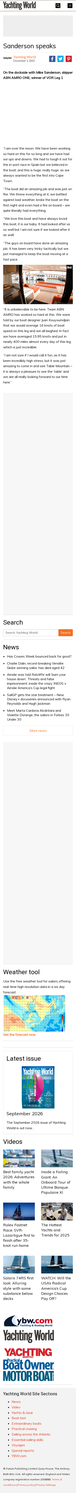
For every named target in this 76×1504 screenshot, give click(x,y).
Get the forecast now (19, 1034)
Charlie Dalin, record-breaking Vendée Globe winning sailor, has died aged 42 (36, 665)
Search (66, 633)
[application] (38, 284)
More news (38, 730)
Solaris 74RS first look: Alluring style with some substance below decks (18, 1288)
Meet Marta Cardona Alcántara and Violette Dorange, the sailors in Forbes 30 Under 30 (38, 714)
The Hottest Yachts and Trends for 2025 (55, 1230)
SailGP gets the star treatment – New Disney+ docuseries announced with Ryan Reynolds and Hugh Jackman (39, 699)
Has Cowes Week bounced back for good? (39, 656)
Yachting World (24, 57)
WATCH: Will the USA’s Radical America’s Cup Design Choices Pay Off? (56, 1288)
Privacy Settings (46, 1484)
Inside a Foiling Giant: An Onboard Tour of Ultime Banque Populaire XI (55, 1182)
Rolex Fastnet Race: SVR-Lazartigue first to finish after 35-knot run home (19, 1235)
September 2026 (25, 1114)
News (11, 647)
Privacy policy (26, 1484)
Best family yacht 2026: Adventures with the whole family (18, 1179)
